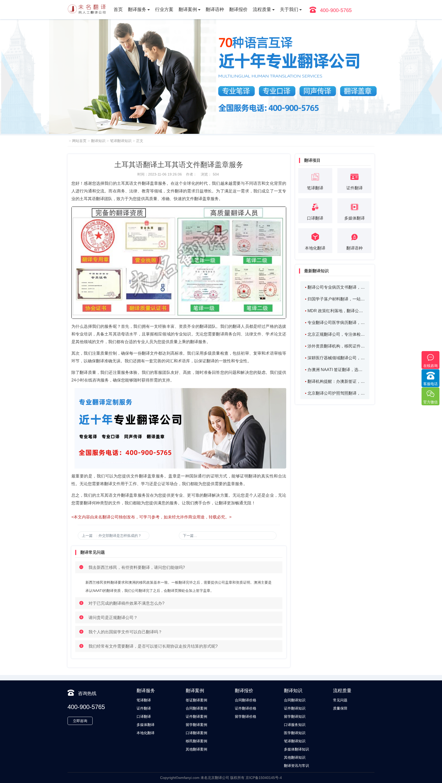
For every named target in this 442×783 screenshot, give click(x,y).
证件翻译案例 (196, 716)
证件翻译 (144, 708)
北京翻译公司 (218, 778)
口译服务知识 (294, 725)
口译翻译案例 (196, 733)
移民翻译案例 (196, 741)
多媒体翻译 (145, 725)
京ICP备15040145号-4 (264, 778)
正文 (139, 141)
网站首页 (79, 141)
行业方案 (164, 9)
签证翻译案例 (196, 700)
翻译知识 (98, 141)
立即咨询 (80, 721)
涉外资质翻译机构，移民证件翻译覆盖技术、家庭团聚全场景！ (336, 346)
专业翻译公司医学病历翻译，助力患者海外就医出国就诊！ (336, 322)
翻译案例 (188, 9)
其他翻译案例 (196, 749)
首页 (118, 9)
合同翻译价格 (245, 700)
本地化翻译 (145, 733)
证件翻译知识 (294, 708)
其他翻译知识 (294, 757)
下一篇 (230, 536)
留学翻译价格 (245, 716)
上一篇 (111, 536)
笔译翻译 (144, 700)
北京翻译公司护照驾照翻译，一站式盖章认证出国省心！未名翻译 (336, 393)
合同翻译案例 (196, 708)
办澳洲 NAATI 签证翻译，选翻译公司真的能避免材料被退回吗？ (336, 369)
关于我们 (289, 9)
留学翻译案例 (196, 725)
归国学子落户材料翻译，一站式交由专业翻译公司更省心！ (336, 299)
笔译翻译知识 (120, 141)
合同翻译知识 (294, 700)
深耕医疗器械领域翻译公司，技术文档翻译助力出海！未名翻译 (336, 358)
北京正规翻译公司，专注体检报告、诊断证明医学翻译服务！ (336, 334)
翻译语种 (215, 9)
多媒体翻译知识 (296, 749)
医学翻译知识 (294, 733)
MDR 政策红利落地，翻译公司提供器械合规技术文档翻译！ (336, 311)
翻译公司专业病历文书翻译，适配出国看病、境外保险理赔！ (336, 287)
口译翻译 (144, 716)
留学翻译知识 (294, 716)
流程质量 (262, 9)
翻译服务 (137, 9)
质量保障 (340, 708)
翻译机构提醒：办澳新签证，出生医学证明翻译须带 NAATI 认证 (336, 381)
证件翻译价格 (245, 708)
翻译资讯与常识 (296, 766)
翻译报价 (238, 9)
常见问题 (340, 700)
